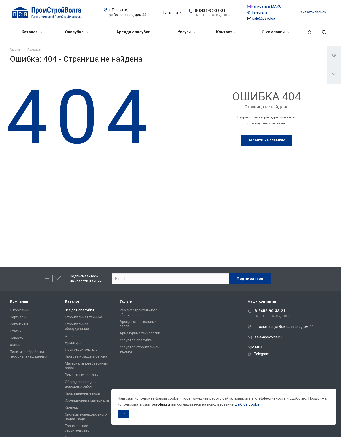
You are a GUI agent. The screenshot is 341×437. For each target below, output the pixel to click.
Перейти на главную (266, 140)
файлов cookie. (247, 404)
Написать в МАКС (266, 6)
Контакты (226, 32)
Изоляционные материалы (87, 400)
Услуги (185, 32)
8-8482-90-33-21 (210, 10)
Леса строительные (81, 349)
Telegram (259, 12)
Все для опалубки (79, 310)
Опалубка (75, 32)
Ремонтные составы (81, 375)
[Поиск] (324, 32)
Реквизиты (19, 324)
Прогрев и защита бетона (86, 356)
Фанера (71, 336)
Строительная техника (83, 317)
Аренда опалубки (133, 32)
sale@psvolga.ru (268, 337)
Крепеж (71, 407)
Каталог (30, 32)
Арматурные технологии (140, 333)
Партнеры (18, 317)
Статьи (16, 331)
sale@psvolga (263, 18)
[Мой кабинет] (309, 32)
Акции (15, 345)
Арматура (73, 343)
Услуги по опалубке (136, 340)
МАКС (256, 347)
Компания (19, 301)
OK (123, 414)
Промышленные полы (83, 393)
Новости (17, 338)
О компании (274, 32)
